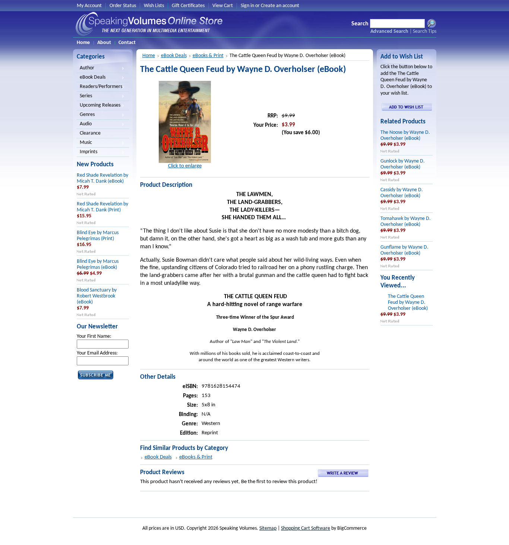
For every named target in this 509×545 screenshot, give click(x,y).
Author (85, 69)
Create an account (280, 5)
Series (84, 97)
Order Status (123, 5)
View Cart (222, 5)
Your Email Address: (97, 353)
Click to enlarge (185, 166)
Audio (84, 124)
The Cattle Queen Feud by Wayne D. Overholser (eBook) (408, 302)
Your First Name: (94, 336)
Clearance (90, 133)
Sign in (247, 5)
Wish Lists (154, 5)
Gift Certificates (188, 5)
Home (148, 55)
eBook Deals (91, 78)
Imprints (87, 152)
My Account (89, 5)
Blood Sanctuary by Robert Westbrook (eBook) (97, 296)
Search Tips (424, 31)
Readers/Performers (99, 87)
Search (360, 24)
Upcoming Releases (98, 106)
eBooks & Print (208, 55)
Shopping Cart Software (305, 528)
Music (84, 143)
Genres (86, 115)
